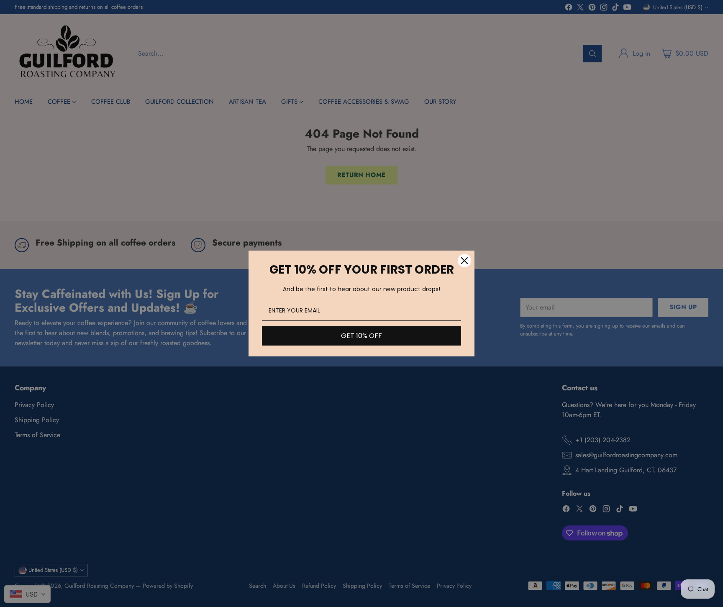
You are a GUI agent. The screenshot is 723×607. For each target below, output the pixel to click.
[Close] (464, 261)
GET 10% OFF (361, 336)
